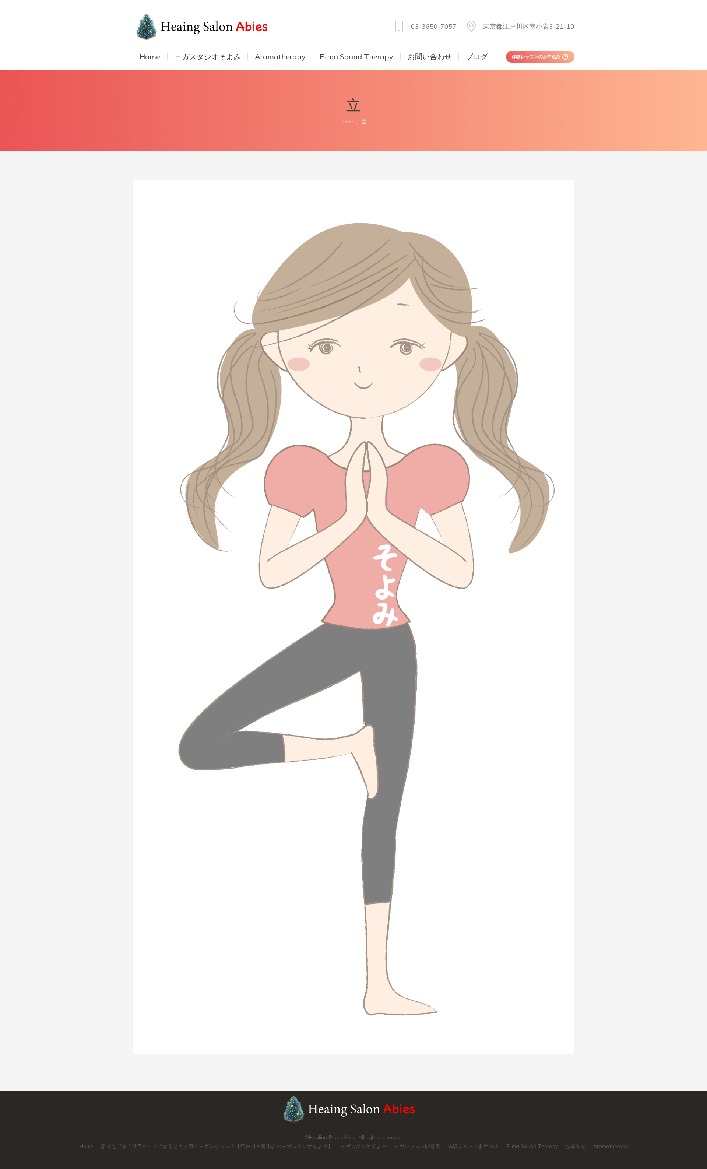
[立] (353, 617)
